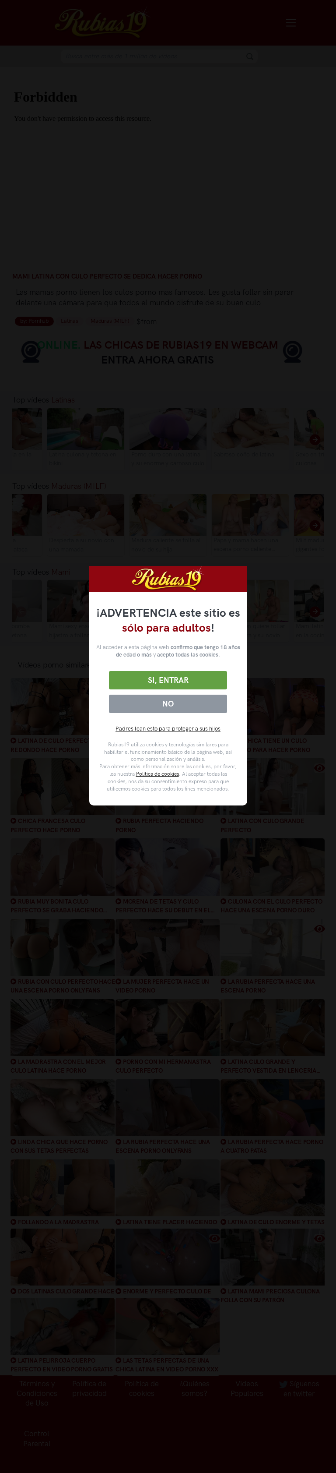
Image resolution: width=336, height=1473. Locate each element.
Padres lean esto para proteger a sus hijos (168, 728)
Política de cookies (157, 774)
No (168, 704)
